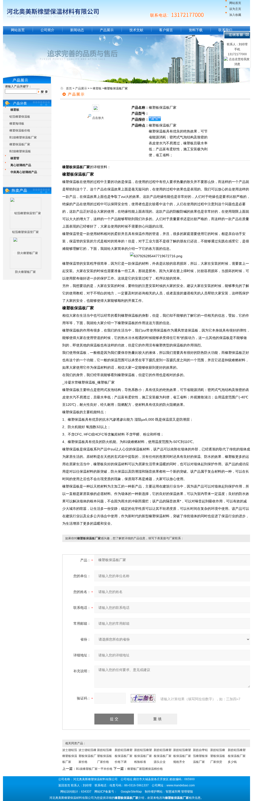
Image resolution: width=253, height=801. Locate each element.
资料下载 (196, 30)
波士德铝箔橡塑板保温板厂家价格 (87, 756)
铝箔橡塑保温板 (19, 116)
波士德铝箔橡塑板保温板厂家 (69, 756)
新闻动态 (77, 30)
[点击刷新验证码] (143, 698)
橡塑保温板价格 (19, 130)
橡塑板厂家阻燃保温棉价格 (145, 769)
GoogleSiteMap (131, 791)
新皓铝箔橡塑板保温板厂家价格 (104, 756)
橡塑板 (97, 88)
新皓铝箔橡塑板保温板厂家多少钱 (237, 756)
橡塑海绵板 (16, 123)
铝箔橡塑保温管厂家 (25, 232)
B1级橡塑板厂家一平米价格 (94, 769)
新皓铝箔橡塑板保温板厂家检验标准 (143, 756)
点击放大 (98, 118)
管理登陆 (187, 791)
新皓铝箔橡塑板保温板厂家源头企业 (162, 756)
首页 (69, 88)
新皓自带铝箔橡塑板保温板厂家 (200, 756)
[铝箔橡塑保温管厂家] (25, 213)
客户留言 (166, 30)
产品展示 (107, 30)
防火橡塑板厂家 (25, 272)
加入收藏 (235, 15)
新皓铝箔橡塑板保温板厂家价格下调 (123, 756)
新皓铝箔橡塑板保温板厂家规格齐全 (182, 756)
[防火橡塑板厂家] (25, 253)
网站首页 (235, 3)
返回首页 (64, 785)
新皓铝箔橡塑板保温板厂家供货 (217, 756)
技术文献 (136, 30)
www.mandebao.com (181, 785)
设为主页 (235, 9)
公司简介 (47, 30)
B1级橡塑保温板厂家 (23, 137)
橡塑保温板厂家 (19, 144)
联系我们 (225, 30)
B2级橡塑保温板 (20, 151)
